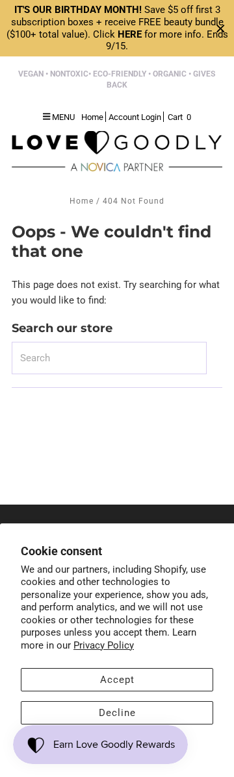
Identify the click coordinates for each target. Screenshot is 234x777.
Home (82, 201)
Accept (117, 680)
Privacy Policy (103, 645)
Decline (117, 713)
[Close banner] (220, 28)
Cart (179, 117)
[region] (117, 28)
